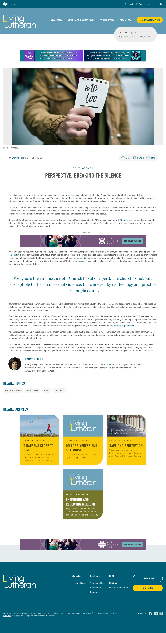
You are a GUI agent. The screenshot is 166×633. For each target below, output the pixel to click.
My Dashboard (150, 20)
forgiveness (80, 261)
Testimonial (60, 390)
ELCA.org (113, 583)
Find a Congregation (118, 587)
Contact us (95, 592)
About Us (125, 20)
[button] (161, 4)
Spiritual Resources (81, 20)
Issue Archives (78, 583)
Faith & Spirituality (13, 390)
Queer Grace (111, 364)
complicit (12, 255)
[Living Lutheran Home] (19, 21)
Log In (149, 4)
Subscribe (148, 578)
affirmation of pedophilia (122, 325)
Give (133, 4)
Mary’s (71, 198)
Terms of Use (91, 613)
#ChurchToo (125, 220)
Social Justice (32, 390)
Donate (148, 588)
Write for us (95, 587)
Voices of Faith (83, 168)
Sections (56, 20)
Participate (106, 20)
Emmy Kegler (18, 158)
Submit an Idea (97, 583)
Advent (47, 390)
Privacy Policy (102, 613)
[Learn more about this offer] (83, 61)
